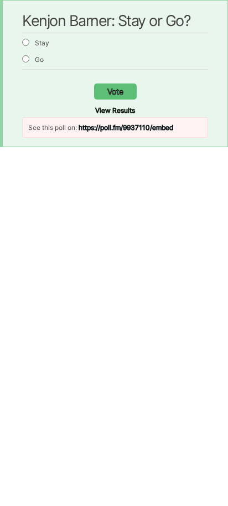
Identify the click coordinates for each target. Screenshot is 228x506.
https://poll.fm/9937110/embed (126, 127)
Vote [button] (115, 91)
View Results (115, 110)
